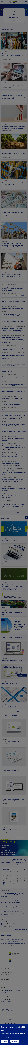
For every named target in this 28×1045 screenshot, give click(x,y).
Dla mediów (3, 992)
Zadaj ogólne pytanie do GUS (7, 1010)
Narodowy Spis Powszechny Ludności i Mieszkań (13, 943)
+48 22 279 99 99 (7, 1001)
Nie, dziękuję (14, 1041)
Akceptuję (4, 1041)
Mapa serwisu (4, 1020)
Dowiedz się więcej (5, 1037)
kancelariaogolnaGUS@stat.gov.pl (12, 990)
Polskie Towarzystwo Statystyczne (9, 941)
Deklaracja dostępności (17, 1016)
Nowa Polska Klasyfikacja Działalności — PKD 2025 (13, 939)
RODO (10, 1020)
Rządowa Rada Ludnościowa (7, 945)
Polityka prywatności (6, 1016)
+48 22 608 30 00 (7, 989)
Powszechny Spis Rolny (6, 948)
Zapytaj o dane (4, 1009)
